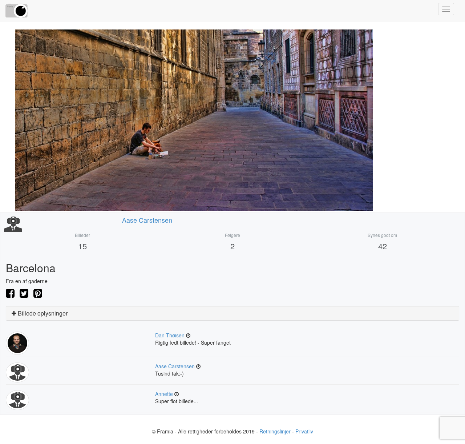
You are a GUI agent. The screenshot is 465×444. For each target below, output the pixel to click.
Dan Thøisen (170, 335)
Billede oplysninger (42, 313)
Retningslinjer (275, 431)
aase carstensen (147, 220)
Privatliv (304, 431)
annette (164, 393)
